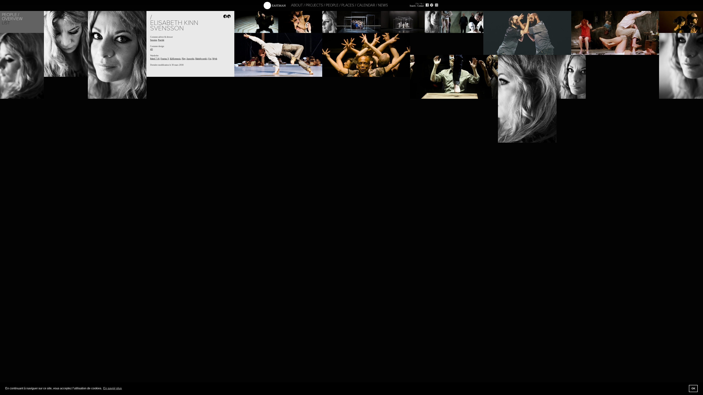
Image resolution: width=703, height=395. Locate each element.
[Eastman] (275, 5)
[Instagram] (436, 5)
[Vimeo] (431, 5)
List (6, 23)
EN (417, 3)
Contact (420, 6)
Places (347, 5)
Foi (209, 58)
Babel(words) (201, 58)
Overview (12, 18)
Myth (214, 58)
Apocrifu (190, 58)
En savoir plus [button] (112, 388)
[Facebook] (427, 5)
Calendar (366, 5)
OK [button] (693, 388)
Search (413, 6)
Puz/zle (161, 40)
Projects (314, 5)
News (383, 5)
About (297, 5)
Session (153, 40)
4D (151, 49)
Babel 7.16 (154, 58)
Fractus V (165, 58)
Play (183, 58)
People (332, 5)
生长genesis (175, 58)
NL (421, 3)
